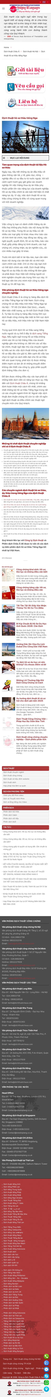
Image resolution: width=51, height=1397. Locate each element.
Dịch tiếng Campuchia (12, 1230)
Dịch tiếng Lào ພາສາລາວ (13, 1232)
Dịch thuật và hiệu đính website (16, 779)
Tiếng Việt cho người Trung (15, 1329)
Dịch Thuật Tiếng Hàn (12, 1217)
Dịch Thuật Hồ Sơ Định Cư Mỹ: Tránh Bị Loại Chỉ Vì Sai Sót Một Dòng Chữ (25, 887)
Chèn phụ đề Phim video (13, 795)
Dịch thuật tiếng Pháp (12, 1192)
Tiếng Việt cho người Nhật (14, 1326)
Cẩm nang (7, 1373)
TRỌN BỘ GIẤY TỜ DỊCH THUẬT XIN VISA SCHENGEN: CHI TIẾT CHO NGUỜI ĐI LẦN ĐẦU (25, 880)
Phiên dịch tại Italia (11, 1289)
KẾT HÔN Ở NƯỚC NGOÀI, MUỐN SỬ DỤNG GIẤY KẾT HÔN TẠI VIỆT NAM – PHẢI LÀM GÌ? (25, 865)
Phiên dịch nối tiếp (11, 818)
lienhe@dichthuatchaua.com (20, 1003)
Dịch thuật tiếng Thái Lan (14, 1222)
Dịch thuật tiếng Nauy (12, 1235)
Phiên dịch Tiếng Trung (13, 1295)
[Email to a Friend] (27, 563)
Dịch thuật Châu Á (11, 51)
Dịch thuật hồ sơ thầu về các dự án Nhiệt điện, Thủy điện (22, 499)
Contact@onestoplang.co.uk (20, 1110)
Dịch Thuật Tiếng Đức (12, 1200)
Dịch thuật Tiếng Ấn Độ (13, 1220)
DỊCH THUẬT (8, 768)
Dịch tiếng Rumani (11, 1284)
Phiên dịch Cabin (10, 815)
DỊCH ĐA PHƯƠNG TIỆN (13, 791)
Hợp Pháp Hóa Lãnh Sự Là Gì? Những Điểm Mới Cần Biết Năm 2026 (24, 902)
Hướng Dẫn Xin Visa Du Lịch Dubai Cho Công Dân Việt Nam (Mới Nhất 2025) (31, 646)
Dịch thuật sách (9, 782)
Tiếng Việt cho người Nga (14, 1332)
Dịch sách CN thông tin (13, 1270)
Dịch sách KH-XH (10, 1265)
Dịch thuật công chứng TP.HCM (17, 1363)
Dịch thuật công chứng (12, 775)
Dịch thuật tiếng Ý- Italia (13, 1203)
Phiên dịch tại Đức (11, 1297)
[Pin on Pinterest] (30, 563)
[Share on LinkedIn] (33, 563)
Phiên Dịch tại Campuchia (14, 1318)
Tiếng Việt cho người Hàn (14, 1324)
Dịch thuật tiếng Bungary (14, 1351)
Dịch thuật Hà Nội (30, 51)
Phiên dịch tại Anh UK (12, 1292)
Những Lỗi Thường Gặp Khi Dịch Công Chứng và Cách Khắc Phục (30, 682)
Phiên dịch (40, 1368)
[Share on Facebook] (21, 563)
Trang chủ (7, 1359)
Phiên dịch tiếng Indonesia (14, 1313)
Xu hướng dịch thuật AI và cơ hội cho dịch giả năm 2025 (31, 699)
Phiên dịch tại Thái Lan (13, 1316)
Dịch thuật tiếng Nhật (12, 1195)
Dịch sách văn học (11, 1254)
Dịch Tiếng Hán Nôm (12, 1273)
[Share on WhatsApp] (18, 563)
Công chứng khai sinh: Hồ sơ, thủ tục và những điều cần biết (31, 570)
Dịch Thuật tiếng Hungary (14, 1241)
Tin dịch (17, 1373)
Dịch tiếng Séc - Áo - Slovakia (16, 1278)
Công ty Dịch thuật (33, 540)
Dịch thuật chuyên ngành (13, 772)
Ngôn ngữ (29, 1368)
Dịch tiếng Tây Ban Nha (13, 1211)
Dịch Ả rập (8, 1209)
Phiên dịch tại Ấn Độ (12, 1343)
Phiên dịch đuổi (9, 822)
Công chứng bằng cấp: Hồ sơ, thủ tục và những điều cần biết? (31, 589)
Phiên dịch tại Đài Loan (13, 1286)
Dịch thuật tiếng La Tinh (13, 1348)
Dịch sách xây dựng (11, 1257)
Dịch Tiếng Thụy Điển (12, 1227)
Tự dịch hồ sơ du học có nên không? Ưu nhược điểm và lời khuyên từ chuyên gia (31, 664)
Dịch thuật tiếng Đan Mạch (14, 1243)
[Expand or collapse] (7, 157)
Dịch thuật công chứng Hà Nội (27, 1359)
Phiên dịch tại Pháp (11, 1305)
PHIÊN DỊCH (8, 808)
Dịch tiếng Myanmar (12, 1340)
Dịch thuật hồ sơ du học (13, 1337)
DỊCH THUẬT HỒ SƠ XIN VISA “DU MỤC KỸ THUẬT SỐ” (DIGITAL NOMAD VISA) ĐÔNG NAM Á (23, 873)
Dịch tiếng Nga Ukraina (13, 1198)
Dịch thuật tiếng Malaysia (14, 1281)
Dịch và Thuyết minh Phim (13, 799)
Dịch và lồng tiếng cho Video (15, 802)
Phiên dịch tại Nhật (11, 1308)
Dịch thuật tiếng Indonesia (14, 1249)
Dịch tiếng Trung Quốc (13, 1189)
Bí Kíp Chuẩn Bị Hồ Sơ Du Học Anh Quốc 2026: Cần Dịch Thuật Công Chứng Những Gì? (31, 626)
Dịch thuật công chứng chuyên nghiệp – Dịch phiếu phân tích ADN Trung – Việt (32, 739)
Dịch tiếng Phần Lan (12, 1187)
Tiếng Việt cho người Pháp (14, 1335)
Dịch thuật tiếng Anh (12, 1184)
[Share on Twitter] (24, 563)
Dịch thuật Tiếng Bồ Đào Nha (15, 1214)
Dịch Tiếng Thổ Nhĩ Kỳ (13, 1246)
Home (6, 47)
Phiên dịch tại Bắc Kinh (13, 1346)
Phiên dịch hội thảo (11, 812)
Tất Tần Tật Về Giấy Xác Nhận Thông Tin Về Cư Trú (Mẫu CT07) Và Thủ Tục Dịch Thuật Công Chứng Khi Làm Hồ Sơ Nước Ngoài (24, 857)
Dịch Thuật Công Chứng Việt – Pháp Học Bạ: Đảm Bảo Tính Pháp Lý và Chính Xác (31, 721)
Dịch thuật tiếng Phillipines (14, 1275)
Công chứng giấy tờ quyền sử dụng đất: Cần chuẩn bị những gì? (25, 847)
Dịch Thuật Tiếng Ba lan (13, 1238)
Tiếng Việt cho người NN (14, 1321)
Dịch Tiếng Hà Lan (11, 1206)
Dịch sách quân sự (11, 1262)
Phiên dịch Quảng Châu (13, 1300)
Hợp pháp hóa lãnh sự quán (14, 786)
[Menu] (3, 8)
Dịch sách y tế (9, 1260)
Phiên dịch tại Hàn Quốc (13, 1303)
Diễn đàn (27, 1373)
